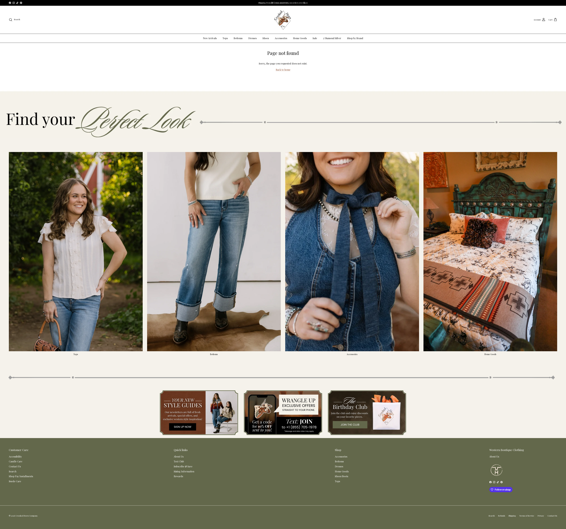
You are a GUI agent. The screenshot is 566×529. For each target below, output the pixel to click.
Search (12, 471)
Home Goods (300, 38)
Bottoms (238, 38)
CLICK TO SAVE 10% (497, 518)
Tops (225, 38)
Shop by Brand (355, 38)
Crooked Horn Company (26, 515)
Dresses (252, 38)
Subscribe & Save (183, 466)
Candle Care (15, 461)
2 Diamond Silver (332, 38)
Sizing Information (184, 471)
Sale (315, 38)
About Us (179, 456)
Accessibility (15, 456)
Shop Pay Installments (21, 476)
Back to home (283, 69)
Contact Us (15, 466)
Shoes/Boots (341, 476)
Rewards (178, 476)
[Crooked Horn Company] (283, 20)
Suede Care (15, 481)
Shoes (266, 38)
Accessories (281, 38)
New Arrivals (210, 38)
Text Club (179, 461)
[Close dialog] (559, 488)
